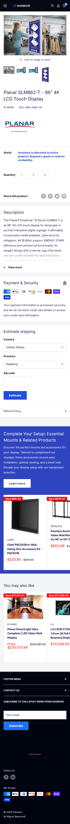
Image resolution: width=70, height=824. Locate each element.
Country (9, 339)
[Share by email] (63, 196)
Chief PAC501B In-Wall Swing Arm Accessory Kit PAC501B (23, 549)
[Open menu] (5, 5)
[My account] (58, 5)
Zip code (9, 373)
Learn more (17, 483)
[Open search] (52, 6)
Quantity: (10, 174)
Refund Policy (12, 411)
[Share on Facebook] (43, 196)
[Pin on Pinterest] (50, 196)
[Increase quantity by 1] (45, 175)
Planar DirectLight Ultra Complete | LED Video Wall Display (24, 633)
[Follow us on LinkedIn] (12, 777)
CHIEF (10, 539)
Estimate (15, 395)
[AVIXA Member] (35, 754)
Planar (9, 107)
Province (9, 356)
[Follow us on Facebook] (6, 777)
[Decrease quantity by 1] (22, 175)
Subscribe (16, 726)
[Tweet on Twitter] (57, 196)
